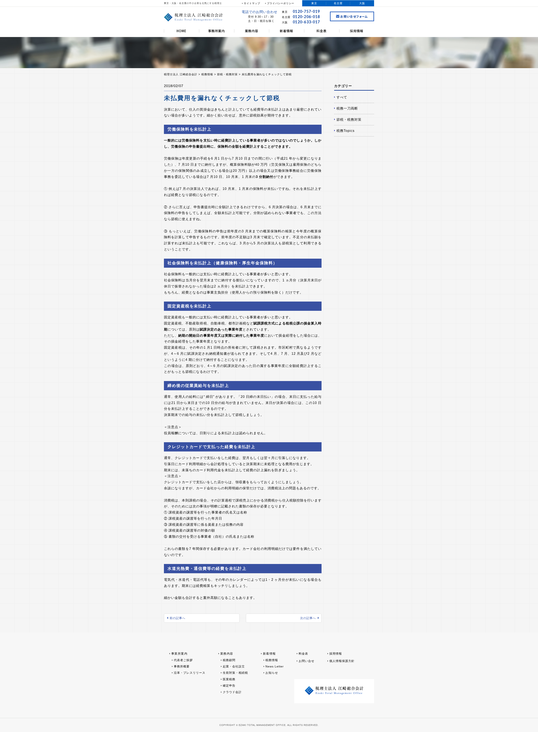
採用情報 (356, 31)
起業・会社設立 (234, 666)
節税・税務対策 (348, 119)
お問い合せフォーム (354, 16)
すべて (341, 97)
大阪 (362, 3)
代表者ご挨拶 (183, 660)
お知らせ (271, 672)
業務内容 (251, 31)
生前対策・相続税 (235, 672)
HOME (181, 31)
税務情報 (271, 660)
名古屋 (338, 3)
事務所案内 (216, 31)
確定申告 (229, 685)
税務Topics (345, 130)
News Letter (274, 666)
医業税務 (229, 679)
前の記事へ (177, 618)
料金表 (321, 31)
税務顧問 (229, 660)
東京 (314, 3)
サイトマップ (252, 3)
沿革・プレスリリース (189, 672)
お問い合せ (306, 661)
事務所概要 (182, 666)
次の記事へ (308, 618)
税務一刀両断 (347, 108)
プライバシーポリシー (280, 3)
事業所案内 (179, 653)
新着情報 (286, 31)
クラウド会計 (232, 692)
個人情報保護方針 (342, 661)
